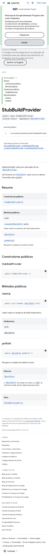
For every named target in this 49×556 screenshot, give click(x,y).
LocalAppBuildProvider (30, 146)
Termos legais (34, 538)
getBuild (8, 241)
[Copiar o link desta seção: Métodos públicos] (29, 286)
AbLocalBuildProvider (12, 146)
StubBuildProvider (12, 202)
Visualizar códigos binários (12, 453)
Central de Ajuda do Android (13, 507)
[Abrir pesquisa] (28, 2)
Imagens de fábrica (9, 456)
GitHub (4, 464)
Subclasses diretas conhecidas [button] (24, 145)
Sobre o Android (8, 538)
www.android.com (9, 518)
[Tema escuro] (45, 271)
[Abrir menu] (3, 3)
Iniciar (24, 42)
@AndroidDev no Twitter (11, 478)
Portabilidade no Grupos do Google (15, 497)
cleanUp (8, 224)
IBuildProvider (38, 119)
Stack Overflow (8, 526)
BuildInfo (21, 175)
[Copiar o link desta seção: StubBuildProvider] (24, 264)
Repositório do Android (10, 441)
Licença (6, 542)
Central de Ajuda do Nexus (12, 514)
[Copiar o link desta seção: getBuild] (13, 343)
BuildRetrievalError (13, 403)
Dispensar (24, 35)
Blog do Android (8, 482)
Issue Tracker (7, 530)
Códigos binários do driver (12, 460)
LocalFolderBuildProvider (34, 148)
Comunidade (22, 538)
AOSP (4, 72)
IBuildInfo (18, 224)
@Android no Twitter (9, 474)
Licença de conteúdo (32, 421)
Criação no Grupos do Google (13, 493)
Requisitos (6, 445)
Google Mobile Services (11, 522)
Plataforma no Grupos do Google (14, 489)
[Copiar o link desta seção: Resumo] (15, 187)
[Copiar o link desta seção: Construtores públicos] (35, 257)
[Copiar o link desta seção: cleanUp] (12, 293)
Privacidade (16, 542)
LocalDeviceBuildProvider (13, 148)
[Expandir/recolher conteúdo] (16, 78)
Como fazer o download (11, 449)
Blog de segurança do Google (13, 485)
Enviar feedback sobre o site (34, 542)
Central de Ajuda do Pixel (11, 511)
